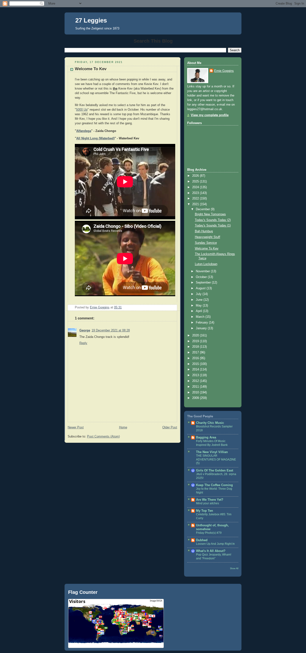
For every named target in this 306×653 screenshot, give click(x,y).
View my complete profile (210, 115)
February (202, 322)
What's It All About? (210, 551)
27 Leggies (91, 20)
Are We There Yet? (209, 499)
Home (123, 427)
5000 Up (81, 109)
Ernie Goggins (224, 71)
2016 (196, 358)
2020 (196, 335)
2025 (196, 181)
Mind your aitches (207, 503)
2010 (196, 392)
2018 (196, 346)
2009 (196, 398)
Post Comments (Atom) (103, 436)
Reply (83, 343)
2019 (196, 341)
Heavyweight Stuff (207, 237)
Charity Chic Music (210, 423)
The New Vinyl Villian (212, 452)
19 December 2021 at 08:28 (111, 330)
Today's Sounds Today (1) (213, 225)
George (84, 330)
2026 (196, 175)
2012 (196, 381)
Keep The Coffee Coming (214, 485)
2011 (196, 386)
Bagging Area (206, 437)
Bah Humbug (204, 231)
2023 (196, 193)
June (199, 299)
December (203, 209)
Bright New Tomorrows (210, 214)
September (204, 282)
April (199, 311)
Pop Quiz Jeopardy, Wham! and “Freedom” (213, 556)
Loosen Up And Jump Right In (215, 543)
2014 (196, 369)
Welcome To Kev (207, 248)
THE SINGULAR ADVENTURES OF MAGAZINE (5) (216, 459)
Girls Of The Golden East (214, 470)
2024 (196, 187)
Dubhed (202, 540)
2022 (196, 198)
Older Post (169, 427)
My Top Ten (204, 510)
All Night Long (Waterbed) (95, 138)
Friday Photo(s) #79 (209, 532)
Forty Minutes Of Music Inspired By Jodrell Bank (212, 443)
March (200, 316)
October (202, 277)
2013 (196, 375)
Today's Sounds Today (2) (213, 220)
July (199, 294)
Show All (234, 568)
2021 (196, 204)
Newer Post (76, 427)
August (201, 288)
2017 (196, 352)
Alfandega (83, 131)
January (202, 328)
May (199, 305)
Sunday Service (206, 242)
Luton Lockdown (206, 264)
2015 (196, 364)
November (203, 271)
